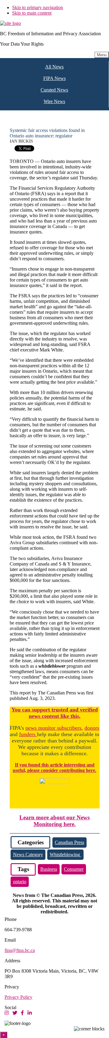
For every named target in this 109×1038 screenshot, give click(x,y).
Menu (102, 55)
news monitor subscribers (53, 728)
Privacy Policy (18, 997)
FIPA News (54, 78)
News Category (28, 854)
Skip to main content (31, 13)
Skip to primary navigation (37, 7)
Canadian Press (69, 842)
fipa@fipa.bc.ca (20, 950)
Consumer (74, 869)
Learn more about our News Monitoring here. (54, 820)
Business (48, 869)
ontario (19, 881)
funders (28, 734)
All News (54, 66)
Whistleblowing (65, 854)
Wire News (54, 101)
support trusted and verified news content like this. (63, 713)
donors (91, 728)
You (16, 710)
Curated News (54, 89)
